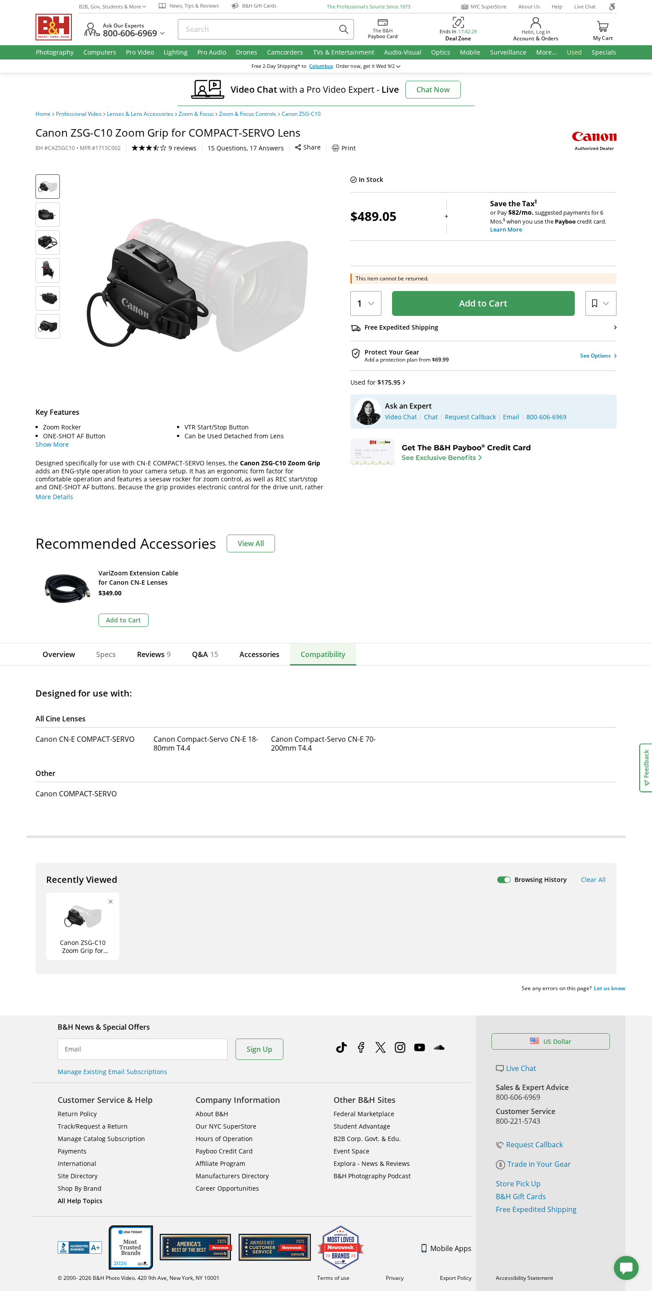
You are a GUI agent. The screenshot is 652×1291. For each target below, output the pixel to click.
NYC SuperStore (489, 6)
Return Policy (77, 1114)
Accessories (259, 654)
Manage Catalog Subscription (101, 1138)
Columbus (321, 66)
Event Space (351, 1151)
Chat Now (433, 89)
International (77, 1163)
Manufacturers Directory (232, 1176)
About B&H (212, 1114)
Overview (59, 654)
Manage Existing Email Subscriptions (112, 1071)
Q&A (205, 654)
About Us (529, 6)
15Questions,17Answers (246, 148)
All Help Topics (80, 1201)
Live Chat (585, 6)
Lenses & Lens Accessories (140, 114)
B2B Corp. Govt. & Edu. (367, 1138)
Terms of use (333, 1278)
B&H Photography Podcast (372, 1176)
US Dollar (557, 1041)
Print (349, 148)
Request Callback (534, 1144)
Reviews (154, 654)
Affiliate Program (220, 1163)
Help (557, 6)
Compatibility (323, 654)
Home (43, 114)
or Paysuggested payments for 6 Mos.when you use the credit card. (548, 216)
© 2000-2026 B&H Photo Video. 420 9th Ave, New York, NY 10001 (139, 1278)
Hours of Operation (224, 1138)
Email (73, 1049)
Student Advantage (362, 1126)
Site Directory (78, 1176)
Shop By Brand (80, 1188)
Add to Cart (483, 303)
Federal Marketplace (364, 1114)
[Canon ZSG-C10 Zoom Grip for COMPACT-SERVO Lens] (197, 285)
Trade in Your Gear (539, 1164)
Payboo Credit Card (224, 1151)
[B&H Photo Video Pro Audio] (57, 27)
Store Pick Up (518, 1184)
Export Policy (455, 1278)
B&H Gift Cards (521, 1196)
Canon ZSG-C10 (301, 114)
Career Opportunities (227, 1188)
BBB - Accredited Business (80, 1247)
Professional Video (79, 114)
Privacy (395, 1278)
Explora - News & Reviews (372, 1163)
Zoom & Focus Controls (247, 114)
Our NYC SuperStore (226, 1126)
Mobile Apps (450, 1248)
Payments (72, 1151)
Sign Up (259, 1049)
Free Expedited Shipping (536, 1209)
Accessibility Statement (524, 1278)
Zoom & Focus (196, 114)
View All (251, 543)
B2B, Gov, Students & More (110, 6)
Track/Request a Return (93, 1126)
